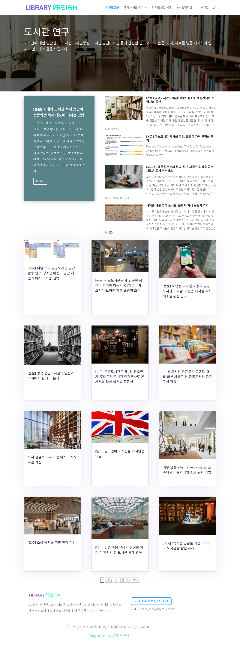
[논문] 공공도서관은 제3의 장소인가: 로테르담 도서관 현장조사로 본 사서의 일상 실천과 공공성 (119, 377)
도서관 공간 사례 (161, 7)
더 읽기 (40, 181)
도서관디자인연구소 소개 (151, 601)
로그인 (204, 7)
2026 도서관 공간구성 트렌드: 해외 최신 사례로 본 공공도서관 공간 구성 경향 (187, 377)
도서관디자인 (184, 7)
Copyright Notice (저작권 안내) (109, 636)
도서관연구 (112, 7)
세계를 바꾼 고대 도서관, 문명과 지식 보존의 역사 (177, 205)
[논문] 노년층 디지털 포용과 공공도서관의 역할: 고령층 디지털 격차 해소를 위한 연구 (187, 291)
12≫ (136, 580)
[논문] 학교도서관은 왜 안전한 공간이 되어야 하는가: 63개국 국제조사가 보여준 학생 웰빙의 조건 (118, 285)
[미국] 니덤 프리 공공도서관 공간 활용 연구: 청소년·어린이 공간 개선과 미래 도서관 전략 (51, 273)
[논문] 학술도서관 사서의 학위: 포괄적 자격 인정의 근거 (120, 73)
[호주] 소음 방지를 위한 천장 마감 (52, 543)
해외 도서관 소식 (133, 7)
